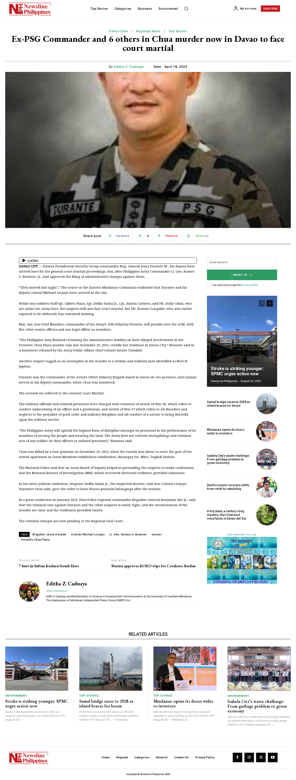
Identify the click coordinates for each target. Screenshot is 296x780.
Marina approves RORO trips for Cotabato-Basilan (153, 566)
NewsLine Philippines (224, 381)
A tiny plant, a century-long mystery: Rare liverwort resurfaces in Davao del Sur (226, 514)
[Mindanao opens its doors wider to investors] (266, 431)
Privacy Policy (250, 285)
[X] (261, 757)
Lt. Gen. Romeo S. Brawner (128, 534)
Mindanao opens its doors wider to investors (225, 431)
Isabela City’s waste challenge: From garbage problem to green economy (228, 459)
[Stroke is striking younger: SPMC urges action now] (242, 341)
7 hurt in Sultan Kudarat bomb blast (49, 566)
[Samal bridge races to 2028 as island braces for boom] (266, 403)
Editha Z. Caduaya (129, 67)
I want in (239, 274)
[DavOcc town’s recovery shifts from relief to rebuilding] (266, 487)
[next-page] (270, 303)
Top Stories (178, 31)
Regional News (148, 31)
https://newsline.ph (56, 591)
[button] (186, 9)
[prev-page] (262, 303)
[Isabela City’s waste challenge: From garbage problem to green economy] (266, 459)
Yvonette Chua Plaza (35, 539)
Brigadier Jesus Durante (49, 534)
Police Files (118, 31)
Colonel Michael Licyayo (88, 534)
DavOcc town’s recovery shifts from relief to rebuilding (228, 487)
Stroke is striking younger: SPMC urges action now (237, 371)
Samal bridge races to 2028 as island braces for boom (228, 403)
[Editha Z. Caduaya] (29, 591)
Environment (16, 695)
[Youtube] (272, 757)
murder (157, 534)
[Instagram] (249, 757)
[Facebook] (237, 757)
